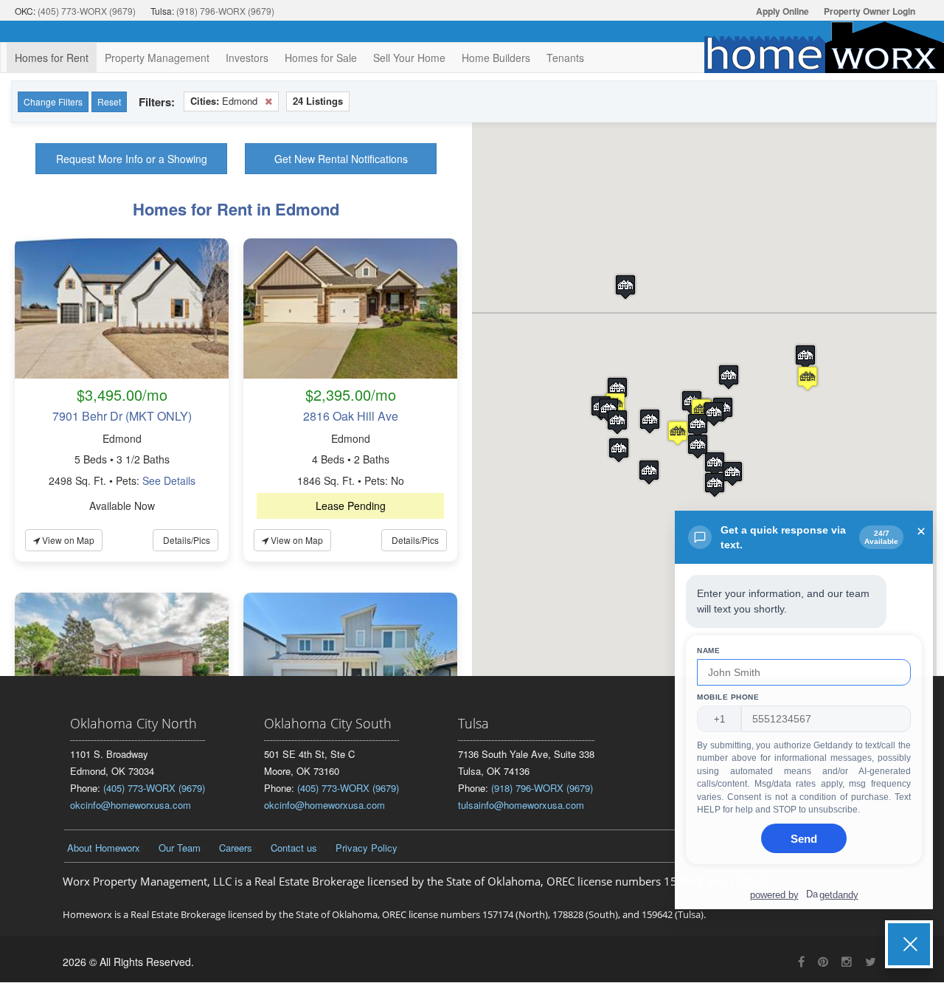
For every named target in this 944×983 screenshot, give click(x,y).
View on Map (67, 540)
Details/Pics (185, 540)
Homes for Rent (51, 57)
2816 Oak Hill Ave (350, 415)
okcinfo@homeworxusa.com (130, 805)
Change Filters (53, 101)
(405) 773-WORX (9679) (87, 10)
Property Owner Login (869, 11)
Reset (109, 101)
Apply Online (782, 11)
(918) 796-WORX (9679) (225, 10)
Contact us (294, 848)
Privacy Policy (367, 848)
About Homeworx (103, 848)
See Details (168, 480)
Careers (235, 848)
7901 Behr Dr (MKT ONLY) (122, 415)
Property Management (157, 57)
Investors (247, 57)
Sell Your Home (409, 57)
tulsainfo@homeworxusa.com (521, 805)
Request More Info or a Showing (131, 158)
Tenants (565, 57)
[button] (805, 356)
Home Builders (496, 57)
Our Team (180, 848)
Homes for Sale (321, 57)
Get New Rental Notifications (341, 158)
